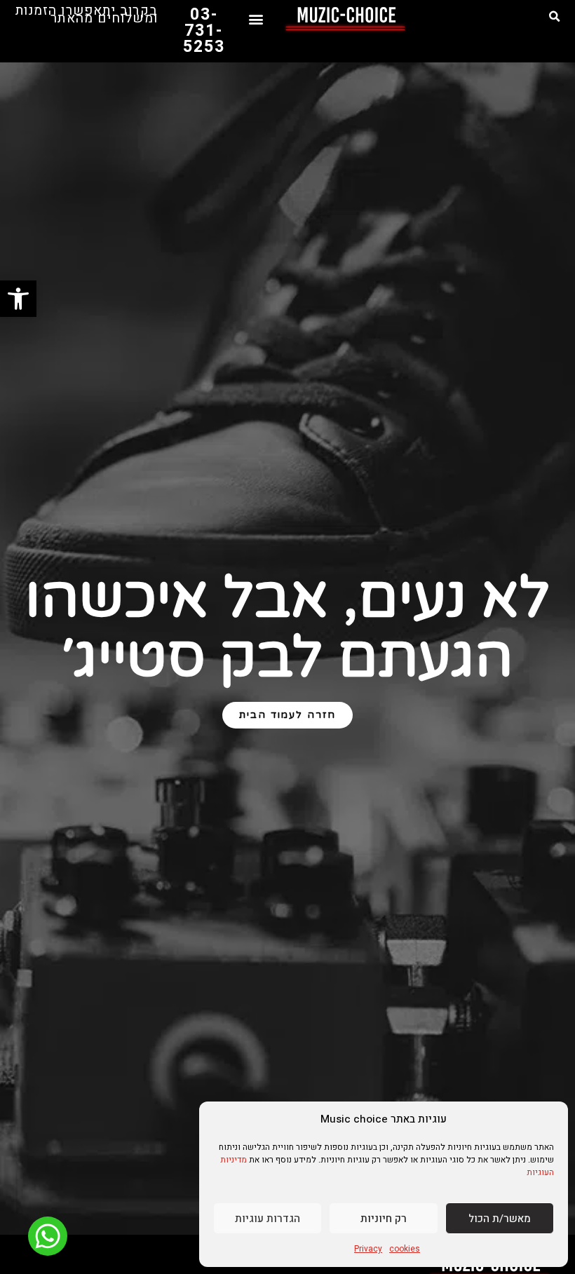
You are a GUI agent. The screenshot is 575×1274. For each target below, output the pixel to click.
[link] (18, 298)
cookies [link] (404, 1248)
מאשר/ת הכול (499, 1218)
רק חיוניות (383, 1218)
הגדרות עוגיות (267, 1218)
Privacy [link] (368, 1248)
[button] (554, 17)
